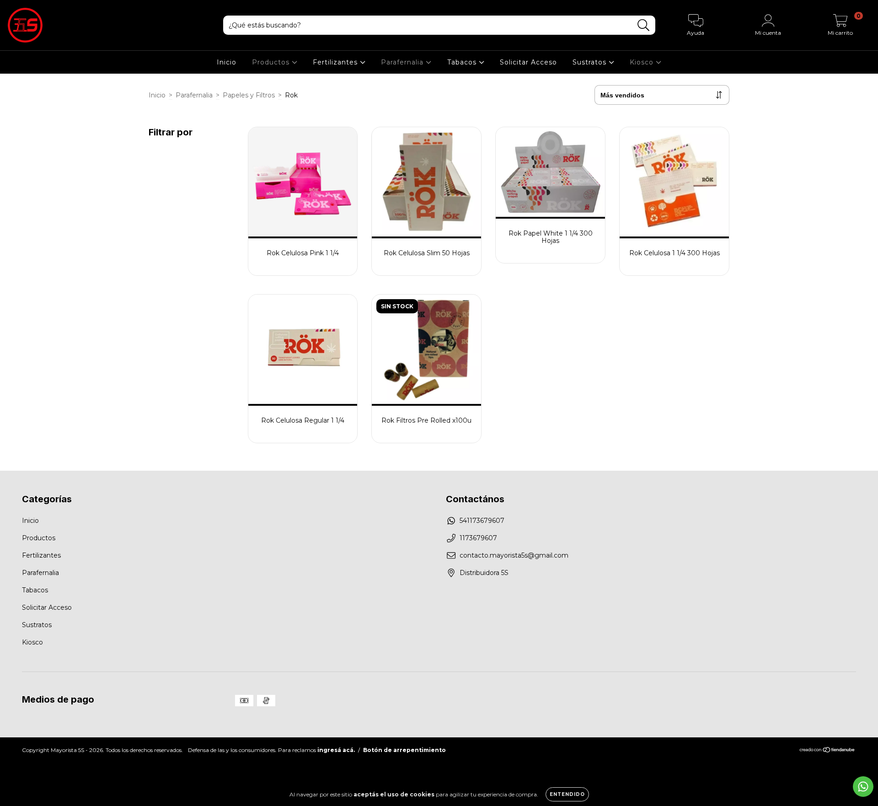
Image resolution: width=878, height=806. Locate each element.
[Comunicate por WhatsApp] (863, 786)
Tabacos (463, 62)
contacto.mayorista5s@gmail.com (514, 555)
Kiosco (643, 62)
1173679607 (478, 538)
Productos (272, 62)
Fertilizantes (336, 62)
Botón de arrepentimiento (404, 750)
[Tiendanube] (827, 750)
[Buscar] (643, 25)
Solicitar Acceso (528, 62)
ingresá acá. (336, 750)
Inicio (226, 62)
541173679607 (482, 520)
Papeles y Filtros (249, 95)
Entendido (567, 794)
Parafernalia (403, 62)
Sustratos (591, 62)
